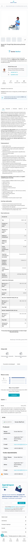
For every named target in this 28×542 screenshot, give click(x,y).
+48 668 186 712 (14, 72)
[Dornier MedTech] (8, 422)
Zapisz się (21, 503)
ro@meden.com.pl (14, 74)
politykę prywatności (9, 508)
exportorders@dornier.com (20, 444)
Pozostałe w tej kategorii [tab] (9, 364)
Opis (3, 108)
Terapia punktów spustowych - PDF (21, 357)
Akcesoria (15, 108)
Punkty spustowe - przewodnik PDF (7, 357)
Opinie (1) (20, 108)
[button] (2, 535)
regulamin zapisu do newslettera (18, 506)
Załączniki (8, 108)
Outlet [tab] (18, 364)
